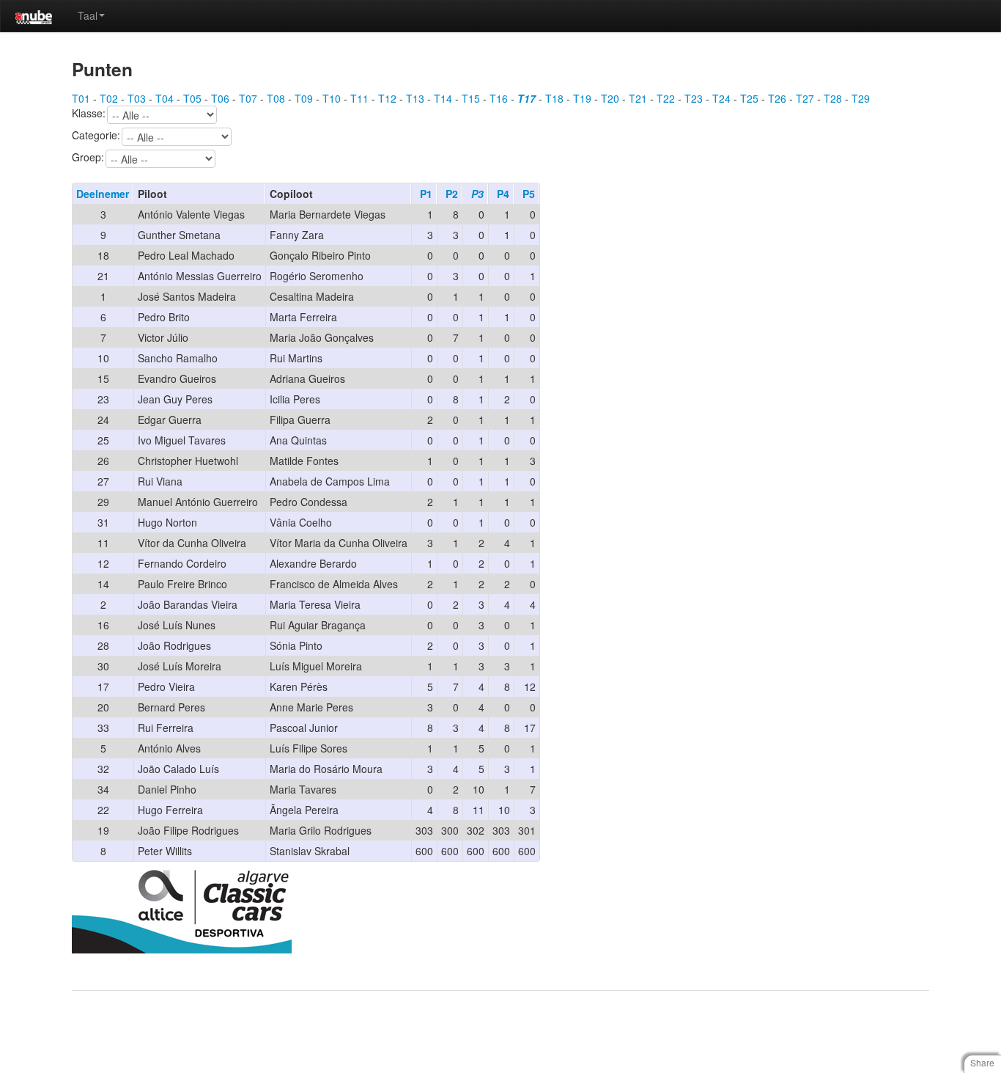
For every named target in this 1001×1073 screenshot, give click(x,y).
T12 (387, 98)
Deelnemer (102, 193)
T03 (137, 98)
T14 (443, 98)
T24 (721, 98)
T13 (415, 98)
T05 (192, 98)
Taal (87, 15)
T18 (554, 98)
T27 (805, 98)
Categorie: (96, 135)
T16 (499, 98)
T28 (833, 98)
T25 (749, 98)
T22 (666, 98)
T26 (777, 98)
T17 (526, 98)
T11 (359, 98)
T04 (164, 98)
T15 (471, 98)
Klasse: (89, 113)
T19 (582, 98)
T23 (693, 98)
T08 (276, 98)
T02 (109, 98)
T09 (304, 98)
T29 (861, 98)
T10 (331, 98)
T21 (638, 98)
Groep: (88, 157)
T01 (81, 98)
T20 (610, 98)
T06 (220, 98)
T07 (248, 98)
